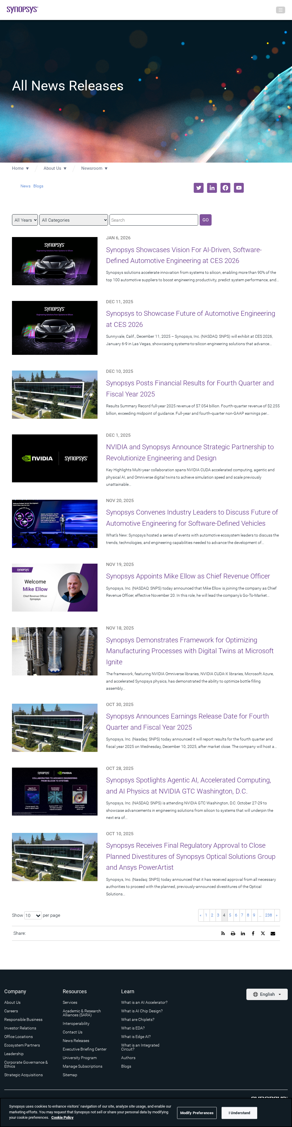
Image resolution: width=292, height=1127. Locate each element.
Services (70, 1002)
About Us (52, 168)
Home (18, 168)
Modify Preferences (197, 1113)
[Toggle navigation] (280, 10)
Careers (11, 1011)
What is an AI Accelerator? (144, 1002)
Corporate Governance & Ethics (26, 1064)
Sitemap (70, 1075)
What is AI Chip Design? (142, 1011)
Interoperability (76, 1023)
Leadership (14, 1053)
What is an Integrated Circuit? (140, 1047)
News (26, 186)
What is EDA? (133, 1028)
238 (268, 915)
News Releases (76, 1040)
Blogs (38, 186)
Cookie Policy (62, 1117)
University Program (80, 1057)
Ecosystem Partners (22, 1045)
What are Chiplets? (137, 1019)
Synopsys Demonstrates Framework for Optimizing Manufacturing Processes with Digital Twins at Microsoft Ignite (190, 651)
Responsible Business (23, 1019)
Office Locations (18, 1036)
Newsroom (91, 168)
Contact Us (72, 1032)
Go (205, 219)
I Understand (239, 1113)
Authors (128, 1057)
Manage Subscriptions (82, 1066)
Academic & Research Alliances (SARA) (82, 1013)
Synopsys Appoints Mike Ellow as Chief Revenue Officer (188, 576)
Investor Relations (20, 1028)
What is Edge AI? (136, 1036)
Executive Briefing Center (85, 1049)
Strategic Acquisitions (23, 1075)
